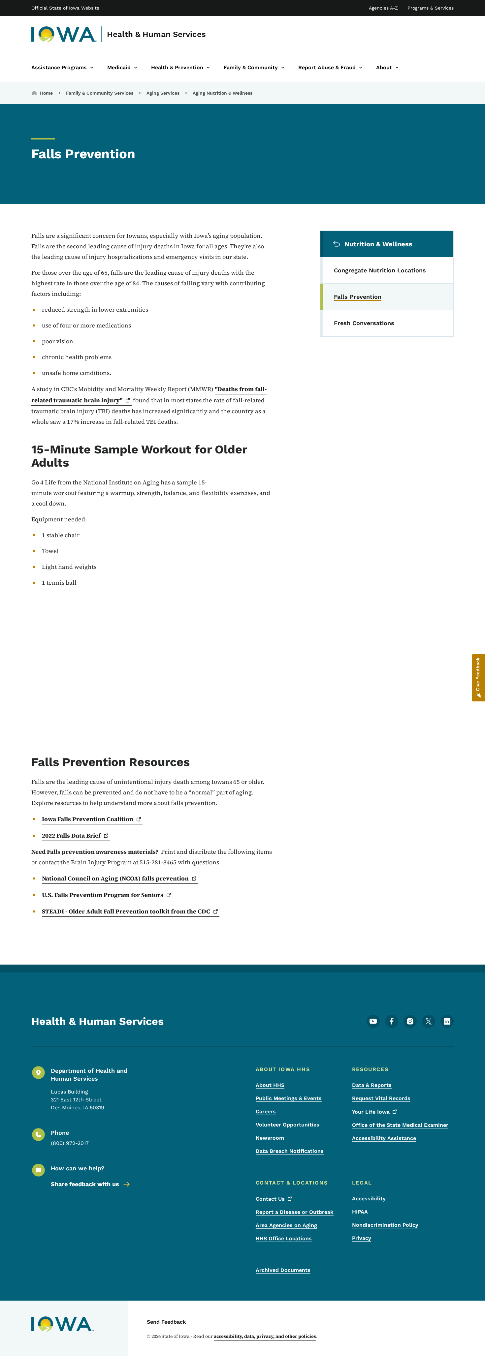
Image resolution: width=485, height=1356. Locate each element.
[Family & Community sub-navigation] (283, 67)
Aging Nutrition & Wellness (222, 93)
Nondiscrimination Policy (385, 1225)
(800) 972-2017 (70, 1143)
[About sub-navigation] (397, 67)
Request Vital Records (381, 1098)
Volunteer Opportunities (287, 1125)
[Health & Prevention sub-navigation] (208, 67)
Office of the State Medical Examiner (400, 1125)
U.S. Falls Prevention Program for (102, 895)
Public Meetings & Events (289, 1098)
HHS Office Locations (284, 1238)
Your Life (371, 1112)
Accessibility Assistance (384, 1138)
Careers (266, 1111)
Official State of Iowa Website (65, 8)
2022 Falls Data (71, 835)
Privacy (361, 1238)
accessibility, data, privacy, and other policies (265, 1336)
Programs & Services (430, 8)
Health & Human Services (156, 34)
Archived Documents (283, 1270)
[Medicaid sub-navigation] (136, 67)
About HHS (270, 1085)
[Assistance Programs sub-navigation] (92, 67)
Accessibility (369, 1198)
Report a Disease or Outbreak (295, 1212)
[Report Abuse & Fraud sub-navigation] (361, 67)
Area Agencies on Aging (286, 1225)
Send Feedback (166, 1322)
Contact (270, 1199)
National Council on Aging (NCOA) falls (115, 878)
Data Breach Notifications (290, 1151)
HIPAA (360, 1212)
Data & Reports (372, 1085)
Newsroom (270, 1138)
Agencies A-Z (383, 8)
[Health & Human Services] (64, 34)
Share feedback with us (85, 1184)
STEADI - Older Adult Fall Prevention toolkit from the (126, 911)
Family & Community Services (99, 93)
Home (46, 93)
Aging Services (162, 93)
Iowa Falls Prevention (87, 819)
